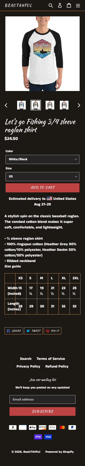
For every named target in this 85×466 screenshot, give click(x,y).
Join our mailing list (42, 380)
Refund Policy (56, 366)
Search (25, 359)
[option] (21, 105)
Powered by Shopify (59, 452)
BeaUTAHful (18, 5)
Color (9, 151)
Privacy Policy (28, 366)
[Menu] (78, 5)
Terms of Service (51, 359)
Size (9, 168)
